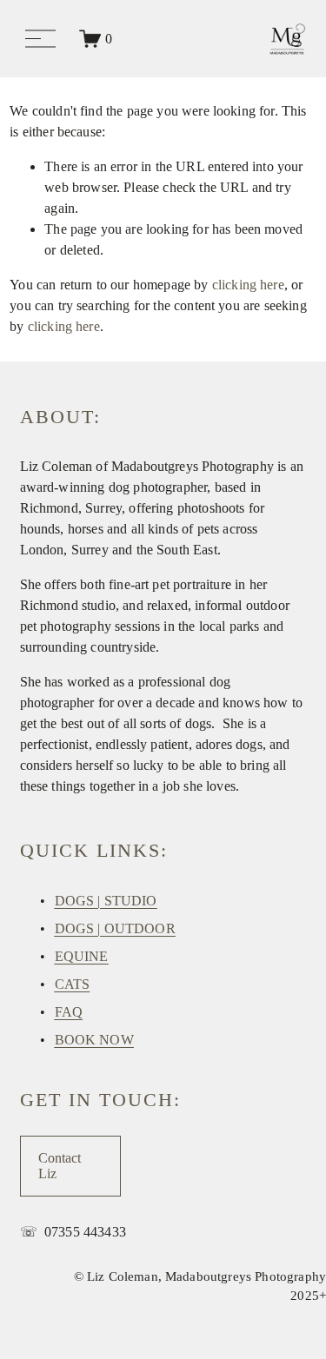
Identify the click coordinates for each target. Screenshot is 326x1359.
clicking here (248, 284)
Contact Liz (59, 1165)
